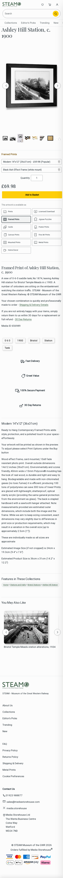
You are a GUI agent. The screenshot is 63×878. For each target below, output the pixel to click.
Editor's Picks (28, 22)
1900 (20, 340)
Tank (7, 347)
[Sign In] (57, 4)
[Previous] (5, 85)
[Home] (12, 4)
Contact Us (8, 788)
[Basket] (49, 4)
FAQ (4, 743)
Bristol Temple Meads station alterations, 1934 (30, 646)
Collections (11, 22)
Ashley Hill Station (50, 585)
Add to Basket (32, 194)
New (56, 22)
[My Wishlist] (42, 4)
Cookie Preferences (13, 776)
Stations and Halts (18, 585)
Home (5, 585)
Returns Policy (10, 756)
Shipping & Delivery (12, 763)
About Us (7, 705)
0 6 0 (7, 340)
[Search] (56, 14)
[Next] (57, 85)
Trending (45, 22)
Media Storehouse (41, 849)
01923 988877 (14, 795)
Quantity (25, 177)
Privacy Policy (10, 750)
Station (48, 340)
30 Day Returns (23, 319)
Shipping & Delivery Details (33, 304)
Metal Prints (9, 769)
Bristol (33, 340)
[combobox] (28, 13)
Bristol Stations (34, 585)
